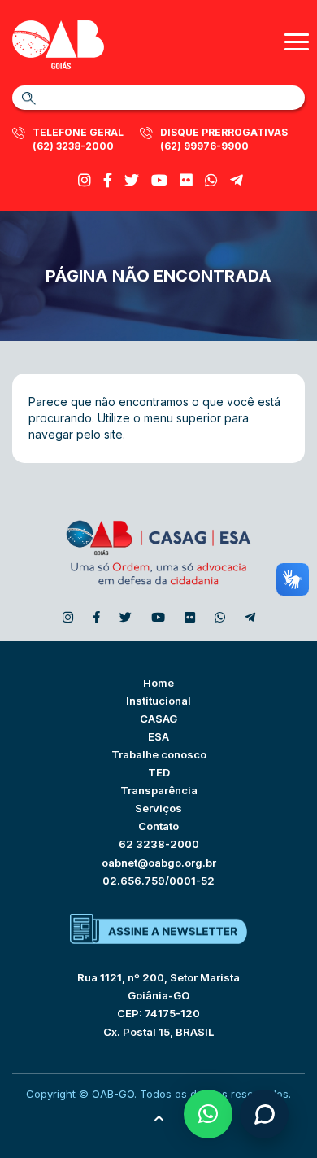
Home (158, 682)
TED (159, 772)
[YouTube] (159, 180)
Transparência (159, 790)
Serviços (158, 808)
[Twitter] (131, 180)
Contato (158, 825)
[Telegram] (236, 180)
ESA (158, 736)
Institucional (158, 700)
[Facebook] (107, 180)
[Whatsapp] (211, 180)
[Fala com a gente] (264, 1114)
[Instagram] (84, 180)
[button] (208, 1114)
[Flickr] (186, 180)
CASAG (158, 718)
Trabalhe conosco (158, 754)
